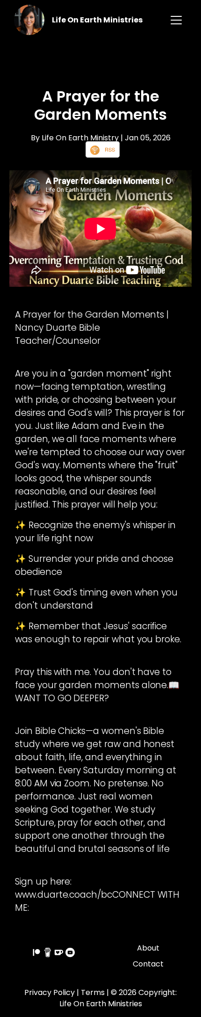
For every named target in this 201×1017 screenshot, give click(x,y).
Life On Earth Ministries (97, 20)
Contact (148, 964)
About (148, 948)
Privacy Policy (49, 992)
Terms (93, 992)
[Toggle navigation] (176, 20)
